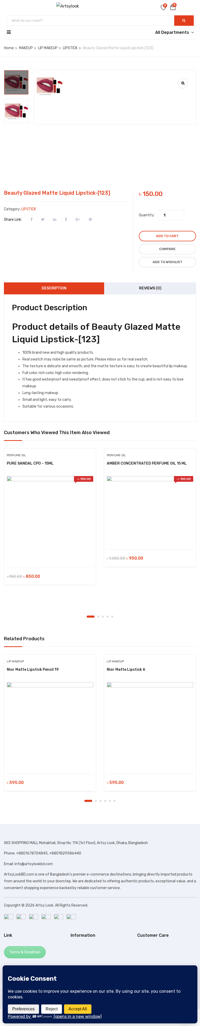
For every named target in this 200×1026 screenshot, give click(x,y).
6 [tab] (115, 801)
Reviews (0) (150, 288)
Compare (167, 249)
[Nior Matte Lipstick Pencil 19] (50, 725)
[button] (173, 8)
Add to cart (167, 236)
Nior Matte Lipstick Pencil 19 (33, 669)
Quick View (50, 554)
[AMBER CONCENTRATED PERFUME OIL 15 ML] (150, 510)
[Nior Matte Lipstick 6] (150, 725)
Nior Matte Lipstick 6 (126, 669)
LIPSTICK (70, 48)
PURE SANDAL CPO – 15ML (30, 463)
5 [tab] (112, 617)
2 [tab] (98, 617)
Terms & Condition (24, 952)
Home (9, 48)
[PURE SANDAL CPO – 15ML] (50, 519)
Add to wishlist (167, 262)
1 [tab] (91, 617)
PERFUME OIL (16, 455)
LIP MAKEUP (48, 48)
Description (54, 288)
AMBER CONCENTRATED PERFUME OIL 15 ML (147, 463)
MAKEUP (26, 48)
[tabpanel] (50, 520)
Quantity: (147, 215)
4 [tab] (108, 617)
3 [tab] (103, 617)
